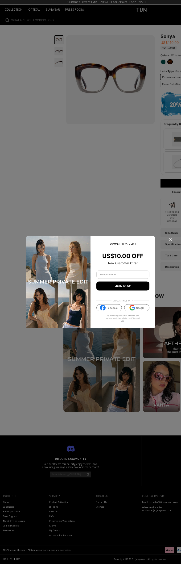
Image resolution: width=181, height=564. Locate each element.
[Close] (170, 239)
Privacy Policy (122, 318)
